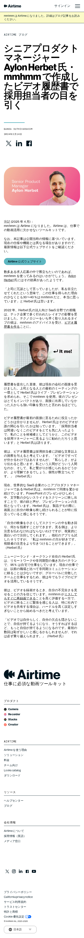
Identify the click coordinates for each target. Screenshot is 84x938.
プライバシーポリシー (18, 892)
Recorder (14, 714)
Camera (13, 709)
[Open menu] (77, 5)
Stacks (12, 719)
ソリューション (13, 755)
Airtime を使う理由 (15, 749)
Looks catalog (12, 770)
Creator (13, 724)
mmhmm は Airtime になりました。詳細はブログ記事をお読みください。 (42, 17)
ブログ (8, 805)
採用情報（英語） (15, 836)
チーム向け (11, 765)
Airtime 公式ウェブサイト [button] (25, 261)
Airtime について (14, 830)
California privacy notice (18, 896)
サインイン (62, 6)
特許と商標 (11, 911)
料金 (7, 760)
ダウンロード (12, 775)
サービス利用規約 (15, 901)
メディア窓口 (12, 841)
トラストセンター (15, 906)
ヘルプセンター (13, 800)
